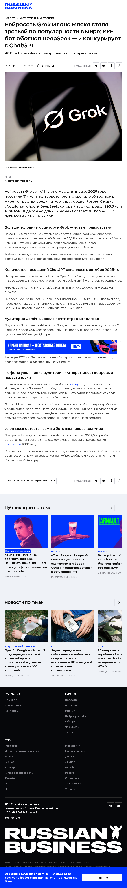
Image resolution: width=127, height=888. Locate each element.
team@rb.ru (13, 817)
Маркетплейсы (75, 751)
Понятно (102, 877)
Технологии (73, 783)
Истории (71, 705)
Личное (70, 762)
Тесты (69, 732)
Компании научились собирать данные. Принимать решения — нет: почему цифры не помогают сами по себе (26, 562)
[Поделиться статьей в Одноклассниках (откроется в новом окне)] (111, 65)
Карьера (11, 767)
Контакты (11, 711)
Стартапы (72, 778)
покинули (75, 384)
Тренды (70, 789)
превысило (13, 444)
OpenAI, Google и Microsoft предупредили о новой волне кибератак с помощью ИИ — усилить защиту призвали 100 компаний (25, 660)
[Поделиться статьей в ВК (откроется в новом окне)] (103, 65)
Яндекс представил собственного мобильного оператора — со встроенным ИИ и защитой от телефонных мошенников (72, 660)
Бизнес (9, 762)
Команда (11, 700)
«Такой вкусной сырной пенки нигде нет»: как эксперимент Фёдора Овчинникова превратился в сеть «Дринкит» (71, 563)
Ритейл (70, 767)
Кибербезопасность (19, 773)
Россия (70, 773)
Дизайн (10, 778)
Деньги (70, 756)
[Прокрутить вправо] (119, 508)
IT (6, 789)
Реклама (11, 746)
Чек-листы (72, 727)
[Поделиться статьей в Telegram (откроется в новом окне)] (96, 65)
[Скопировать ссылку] (119, 65)
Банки (9, 756)
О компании (13, 705)
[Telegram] (110, 805)
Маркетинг (72, 746)
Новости (11, 18)
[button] (118, 5)
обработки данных (31, 877)
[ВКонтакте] (118, 805)
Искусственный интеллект (36, 18)
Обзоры (70, 721)
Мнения (70, 711)
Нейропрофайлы (76, 716)
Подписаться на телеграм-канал (29, 480)
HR (7, 783)
